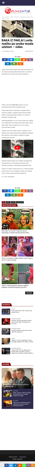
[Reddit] (24, 59)
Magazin (8, 17)
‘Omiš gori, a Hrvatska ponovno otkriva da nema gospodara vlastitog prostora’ (22, 404)
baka (8, 202)
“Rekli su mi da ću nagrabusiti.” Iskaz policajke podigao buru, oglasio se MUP (22, 341)
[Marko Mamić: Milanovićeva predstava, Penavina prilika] (17, 378)
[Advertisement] (17, 90)
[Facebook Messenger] (11, 59)
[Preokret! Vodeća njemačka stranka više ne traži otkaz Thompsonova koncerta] (6, 321)
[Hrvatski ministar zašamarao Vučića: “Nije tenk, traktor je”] (6, 331)
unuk (13, 202)
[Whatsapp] (17, 59)
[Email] (14, 63)
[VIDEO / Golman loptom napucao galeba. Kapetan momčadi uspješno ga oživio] (17, 273)
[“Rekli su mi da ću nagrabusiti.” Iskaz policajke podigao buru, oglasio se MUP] (6, 341)
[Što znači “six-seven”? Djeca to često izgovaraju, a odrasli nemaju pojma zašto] (17, 219)
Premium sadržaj (16, 318)
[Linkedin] (8, 63)
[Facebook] (5, 59)
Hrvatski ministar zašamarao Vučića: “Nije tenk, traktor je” (21, 331)
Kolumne (15, 390)
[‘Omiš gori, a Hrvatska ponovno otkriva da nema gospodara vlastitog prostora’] (7, 403)
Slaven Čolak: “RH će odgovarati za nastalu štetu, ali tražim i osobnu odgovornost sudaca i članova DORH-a (22, 351)
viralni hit (20, 202)
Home (3, 17)
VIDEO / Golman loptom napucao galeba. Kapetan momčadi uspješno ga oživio (15, 286)
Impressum (23, 457)
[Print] (20, 63)
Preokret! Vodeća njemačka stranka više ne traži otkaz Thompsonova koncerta (21, 322)
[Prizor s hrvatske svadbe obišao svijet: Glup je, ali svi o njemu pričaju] (17, 246)
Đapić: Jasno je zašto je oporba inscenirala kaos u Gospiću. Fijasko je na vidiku (22, 394)
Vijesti (13, 308)
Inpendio (20, 459)
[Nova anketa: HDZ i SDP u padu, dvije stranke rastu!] (6, 311)
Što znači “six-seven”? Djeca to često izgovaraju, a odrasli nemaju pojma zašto (15, 232)
